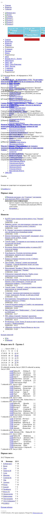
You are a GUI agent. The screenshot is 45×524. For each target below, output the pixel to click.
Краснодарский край (16, 136)
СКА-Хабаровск (9, 501)
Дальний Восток (15, 92)
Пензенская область (16, 148)
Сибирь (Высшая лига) (17, 108)
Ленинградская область (17, 142)
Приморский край (15, 150)
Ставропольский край (17, 165)
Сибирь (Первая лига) (17, 110)
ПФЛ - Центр (14, 85)
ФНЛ (7, 57)
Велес (5, 466)
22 (15, 360)
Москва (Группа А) (16, 96)
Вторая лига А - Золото (13, 59)
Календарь (9, 41)
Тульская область (15, 169)
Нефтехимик (7, 496)
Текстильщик (8, 499)
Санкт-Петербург (15, 159)
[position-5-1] (5, 189)
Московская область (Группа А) (20, 100)
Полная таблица (6, 507)
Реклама (8, 51)
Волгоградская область (17, 129)
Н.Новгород (7, 464)
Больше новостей (7, 335)
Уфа (4, 480)
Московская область (16, 144)
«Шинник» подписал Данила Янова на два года (22, 327)
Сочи (5, 473)
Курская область (15, 140)
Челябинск (7, 489)
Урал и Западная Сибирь (18, 111)
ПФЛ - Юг (8, 62)
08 (15, 356)
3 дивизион (9, 68)
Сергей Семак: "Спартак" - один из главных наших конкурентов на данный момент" (23, 288)
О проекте (8, 49)
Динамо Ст (35, 32)
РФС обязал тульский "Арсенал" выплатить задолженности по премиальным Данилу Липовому (23, 317)
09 (17, 356)
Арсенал (6, 482)
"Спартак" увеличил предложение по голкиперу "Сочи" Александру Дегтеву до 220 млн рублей (22, 294)
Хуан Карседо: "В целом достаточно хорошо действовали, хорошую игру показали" (21, 254)
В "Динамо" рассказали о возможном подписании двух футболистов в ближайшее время (23, 231)
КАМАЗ (6, 503)
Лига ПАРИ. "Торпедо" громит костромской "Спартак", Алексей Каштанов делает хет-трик (22, 263)
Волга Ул (6, 492)
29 (15, 363)
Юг (10, 115)
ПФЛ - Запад (13, 81)
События (8, 9)
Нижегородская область (17, 146)
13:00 (11, 371)
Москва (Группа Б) (16, 98)
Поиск (7, 53)
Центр (11, 113)
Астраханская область (17, 119)
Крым (11, 138)
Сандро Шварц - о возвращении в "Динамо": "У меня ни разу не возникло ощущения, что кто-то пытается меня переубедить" (21, 105)
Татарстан (12, 151)
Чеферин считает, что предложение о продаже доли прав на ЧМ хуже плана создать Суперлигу (23, 225)
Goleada (3, 511)
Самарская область (16, 157)
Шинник (6, 475)
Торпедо (28, 37)
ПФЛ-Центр (9, 60)
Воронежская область (17, 131)
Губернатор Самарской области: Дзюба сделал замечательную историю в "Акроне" (21, 275)
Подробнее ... (14, 208)
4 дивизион (9, 70)
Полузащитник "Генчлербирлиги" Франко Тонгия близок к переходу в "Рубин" (23, 300)
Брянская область (15, 125)
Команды (8, 7)
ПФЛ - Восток (10, 66)
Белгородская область (17, 123)
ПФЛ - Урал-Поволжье (13, 64)
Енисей (6, 487)
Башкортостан (14, 121)
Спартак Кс (7, 478)
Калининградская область (18, 132)
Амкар (20, 30)
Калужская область (16, 134)
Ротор (5, 485)
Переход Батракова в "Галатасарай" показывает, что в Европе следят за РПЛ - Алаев (24, 237)
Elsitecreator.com (37, 513)
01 (15, 353)
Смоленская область (16, 163)
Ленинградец (8, 494)
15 (15, 358)
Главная (8, 5)
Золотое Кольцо (15, 94)
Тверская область (15, 167)
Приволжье (13, 104)
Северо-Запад (14, 106)
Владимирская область (17, 127)
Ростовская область (16, 153)
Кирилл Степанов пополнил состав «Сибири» (21, 259)
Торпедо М (7, 471)
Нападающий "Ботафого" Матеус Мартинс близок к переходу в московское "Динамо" (23, 269)
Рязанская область (15, 155)
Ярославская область (16, 171)
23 (17, 360)
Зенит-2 (19, 33)
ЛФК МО (8, 172)
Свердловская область (17, 161)
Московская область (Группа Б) (20, 102)
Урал (5, 468)
